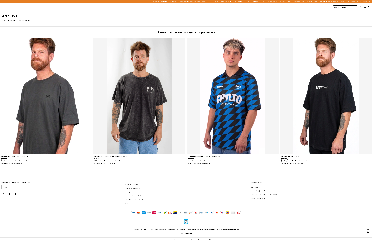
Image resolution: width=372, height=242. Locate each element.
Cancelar (116, 95)
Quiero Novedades (221, 95)
